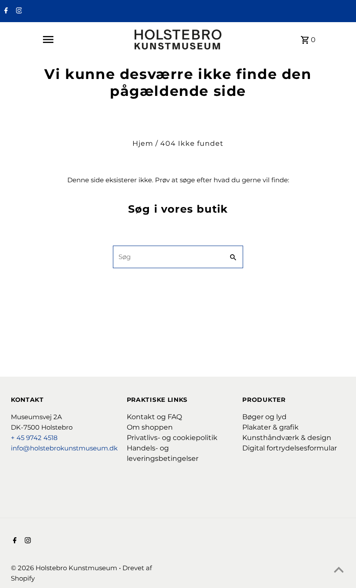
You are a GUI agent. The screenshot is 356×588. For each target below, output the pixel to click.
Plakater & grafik (270, 427)
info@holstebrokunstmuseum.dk (64, 448)
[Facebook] (5, 11)
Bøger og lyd (264, 417)
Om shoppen (150, 427)
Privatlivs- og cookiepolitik (172, 438)
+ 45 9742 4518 (34, 438)
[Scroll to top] (338, 570)
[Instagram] (18, 11)
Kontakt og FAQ (154, 417)
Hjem (142, 143)
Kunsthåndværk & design (286, 438)
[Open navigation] (48, 39)
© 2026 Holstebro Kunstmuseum (65, 568)
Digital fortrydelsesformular (289, 448)
